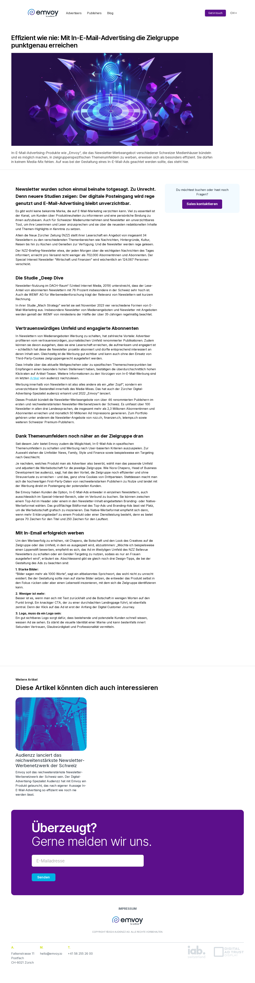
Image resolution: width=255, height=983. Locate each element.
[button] (232, 13)
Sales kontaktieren (202, 204)
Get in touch (215, 13)
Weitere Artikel (26, 679)
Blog (110, 13)
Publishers (94, 13)
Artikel (34, 378)
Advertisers (73, 13)
